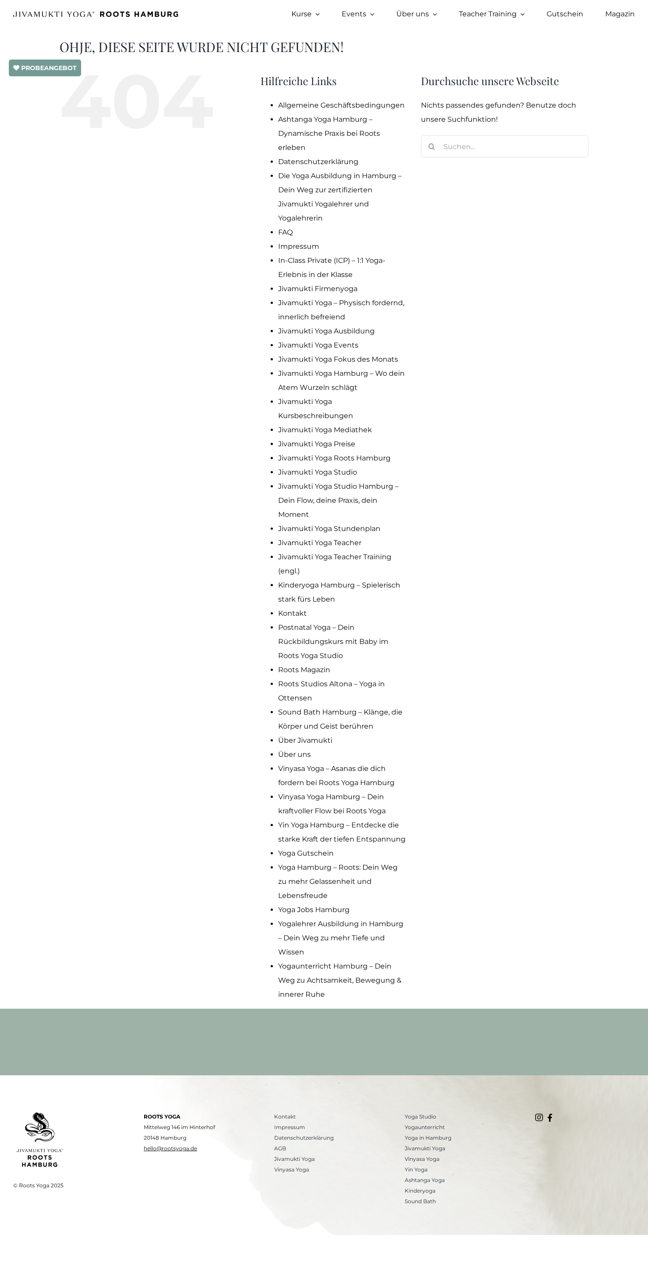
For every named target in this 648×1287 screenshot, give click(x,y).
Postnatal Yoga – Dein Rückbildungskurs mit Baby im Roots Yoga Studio (333, 641)
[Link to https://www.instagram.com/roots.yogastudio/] (539, 1117)
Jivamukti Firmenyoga (318, 288)
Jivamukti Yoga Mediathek (325, 430)
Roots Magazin (304, 670)
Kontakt (292, 613)
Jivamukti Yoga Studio (317, 472)
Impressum (298, 246)
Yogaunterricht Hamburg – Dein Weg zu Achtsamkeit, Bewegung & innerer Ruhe (340, 980)
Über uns (294, 754)
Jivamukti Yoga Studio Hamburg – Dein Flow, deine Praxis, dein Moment (338, 500)
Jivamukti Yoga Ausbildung (326, 331)
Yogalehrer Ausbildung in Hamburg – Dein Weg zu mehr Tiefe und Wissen (340, 938)
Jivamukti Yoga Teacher (319, 543)
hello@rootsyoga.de (170, 1148)
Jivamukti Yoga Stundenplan (329, 528)
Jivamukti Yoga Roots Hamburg (334, 458)
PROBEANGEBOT (48, 68)
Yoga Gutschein (306, 853)
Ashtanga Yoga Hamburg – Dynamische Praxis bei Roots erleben (329, 133)
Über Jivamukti (305, 740)
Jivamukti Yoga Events (318, 345)
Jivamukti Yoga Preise (316, 444)
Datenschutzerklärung (318, 161)
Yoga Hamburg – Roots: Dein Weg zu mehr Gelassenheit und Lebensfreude (338, 881)
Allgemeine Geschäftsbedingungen (341, 105)
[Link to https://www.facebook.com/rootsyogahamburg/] (549, 1118)
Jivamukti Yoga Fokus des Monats (338, 359)
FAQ (285, 232)
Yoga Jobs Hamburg (314, 909)
